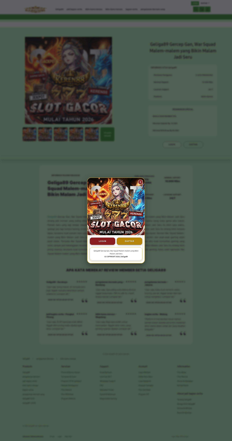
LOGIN (102, 241)
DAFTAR (129, 241)
